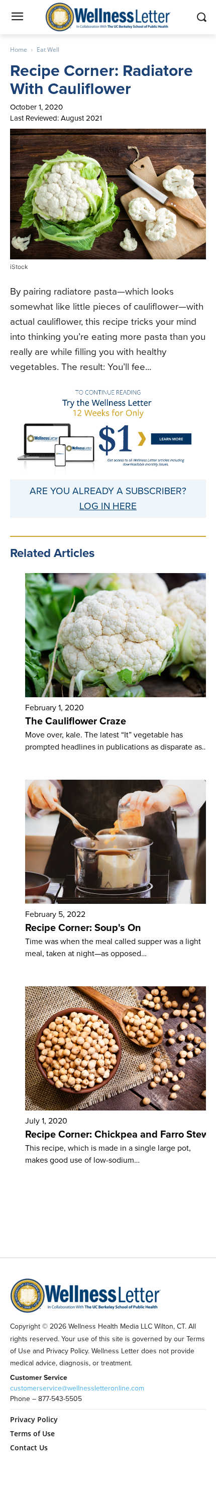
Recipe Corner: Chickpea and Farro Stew (117, 1134)
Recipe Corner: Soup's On (83, 927)
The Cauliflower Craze (75, 720)
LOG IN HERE (108, 506)
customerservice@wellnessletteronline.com (77, 1388)
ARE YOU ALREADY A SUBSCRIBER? (108, 491)
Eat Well (48, 49)
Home (18, 49)
